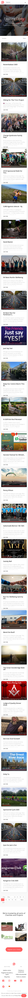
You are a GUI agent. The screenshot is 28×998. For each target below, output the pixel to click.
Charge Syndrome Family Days (12, 136)
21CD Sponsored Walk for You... (12, 172)
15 (12, 899)
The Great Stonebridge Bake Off (14, 669)
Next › (22, 899)
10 (20, 897)
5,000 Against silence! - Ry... (13, 206)
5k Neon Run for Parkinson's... (9, 314)
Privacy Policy (17, 995)
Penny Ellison (8, 490)
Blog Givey (7, 977)
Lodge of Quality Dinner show (12, 704)
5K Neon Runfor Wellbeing (13, 277)
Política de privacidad (21, 974)
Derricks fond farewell (11, 739)
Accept (23, 995)
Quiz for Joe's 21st (10, 845)
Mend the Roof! (9, 632)
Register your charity (14, 949)
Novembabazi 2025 (10, 64)
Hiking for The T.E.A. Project (13, 100)
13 (6, 899)
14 (9, 899)
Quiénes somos (7, 970)
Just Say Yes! (7, 348)
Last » (3, 902)
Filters (24, 38)
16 (15, 899)
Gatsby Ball (7, 561)
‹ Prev (8, 897)
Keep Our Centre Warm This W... (13, 385)
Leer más (5, 74)
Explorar (8, 2)
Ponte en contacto (21, 977)
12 (2, 899)
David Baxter (8, 242)
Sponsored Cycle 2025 (11, 810)
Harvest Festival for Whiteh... (14, 455)
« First (3, 897)
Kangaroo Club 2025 (10, 881)
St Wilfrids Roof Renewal (12, 419)
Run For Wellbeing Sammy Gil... (13, 598)
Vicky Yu (6, 774)
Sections (4, 38)
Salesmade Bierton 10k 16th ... (13, 527)
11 (23, 897)
